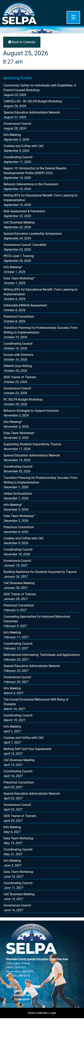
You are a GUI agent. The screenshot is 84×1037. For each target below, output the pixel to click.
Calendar (42, 1012)
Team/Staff (22, 999)
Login (52, 1012)
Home (31, 1012)
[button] (35, 173)
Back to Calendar (23, 42)
